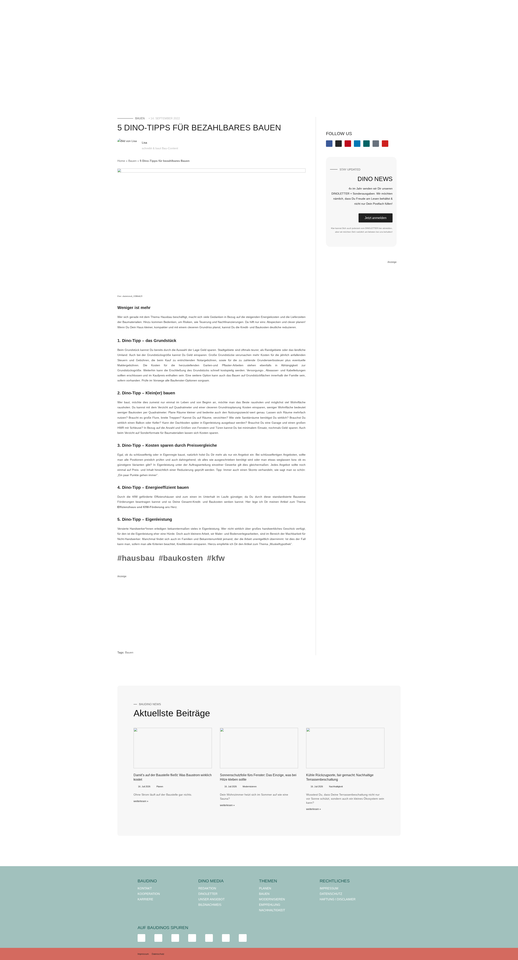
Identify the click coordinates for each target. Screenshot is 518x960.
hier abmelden (385, 228)
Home (121, 160)
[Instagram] (338, 143)
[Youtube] (385, 143)
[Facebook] (329, 143)
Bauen (140, 118)
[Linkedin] (357, 143)
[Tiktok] (376, 143)
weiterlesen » (141, 801)
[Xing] (366, 143)
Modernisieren (250, 786)
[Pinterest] (348, 143)
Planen (159, 786)
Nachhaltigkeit (336, 786)
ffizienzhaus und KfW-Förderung (141, 507)
